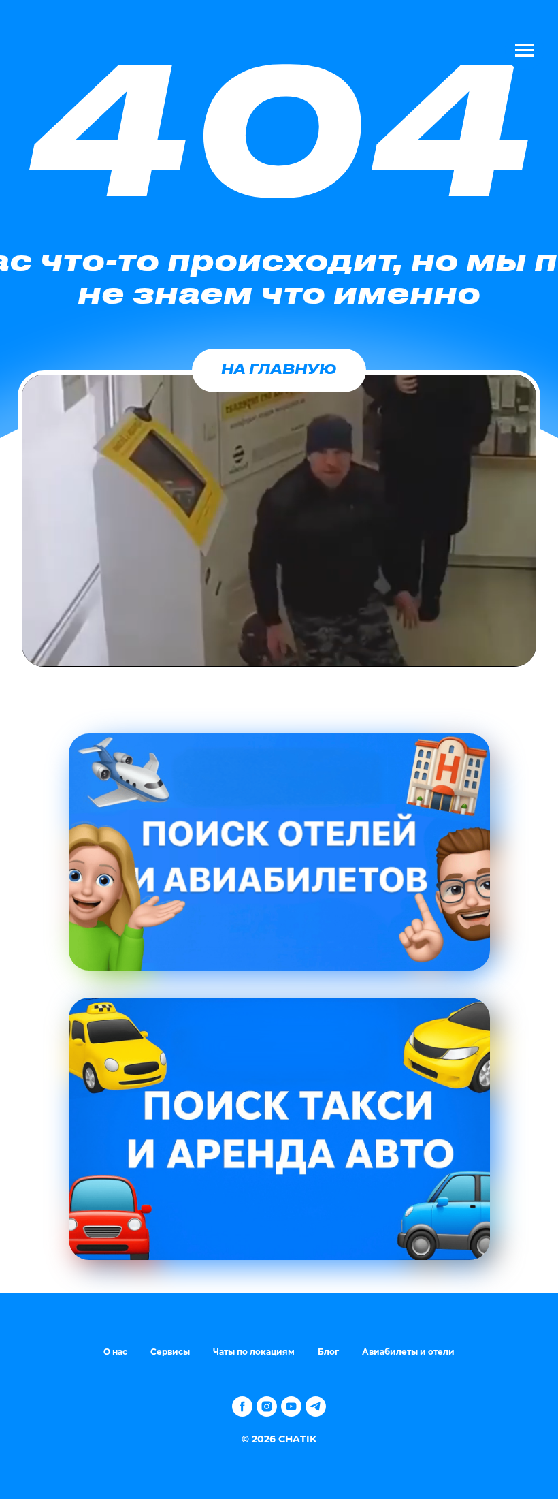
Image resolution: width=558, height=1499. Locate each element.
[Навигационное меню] (524, 50)
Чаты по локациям (254, 1351)
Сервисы (170, 1351)
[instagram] (267, 1406)
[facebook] (242, 1406)
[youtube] (291, 1406)
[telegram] (316, 1406)
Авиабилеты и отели (408, 1351)
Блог (328, 1351)
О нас (115, 1351)
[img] (279, 852)
